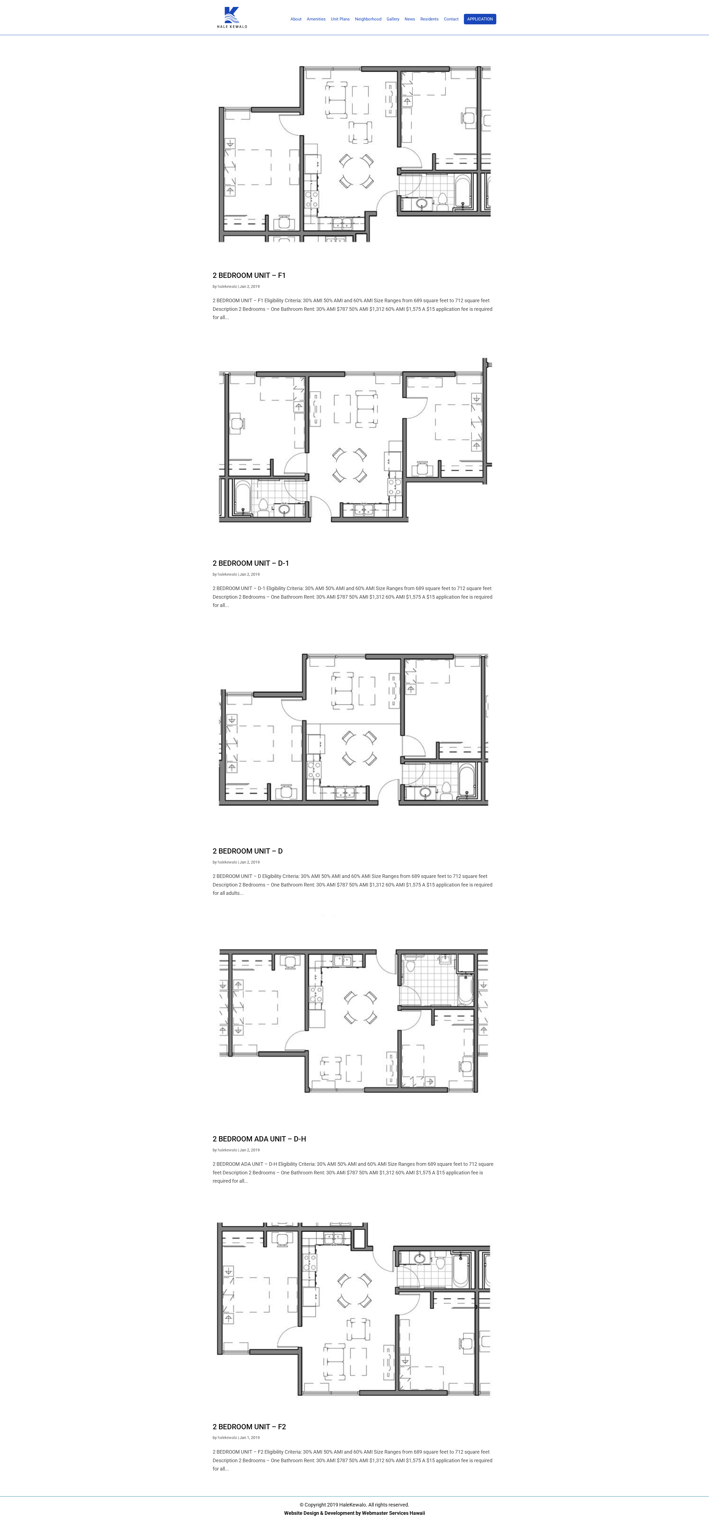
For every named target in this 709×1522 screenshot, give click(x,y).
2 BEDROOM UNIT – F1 (249, 275)
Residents (429, 19)
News (410, 19)
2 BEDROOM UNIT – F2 (249, 1427)
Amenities (316, 19)
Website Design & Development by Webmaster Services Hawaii (354, 1513)
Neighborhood (368, 19)
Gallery (393, 19)
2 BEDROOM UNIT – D (248, 851)
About (296, 19)
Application (480, 19)
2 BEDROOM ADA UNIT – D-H (259, 1139)
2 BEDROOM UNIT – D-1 (251, 563)
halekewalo (227, 286)
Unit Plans (340, 19)
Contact (451, 19)
